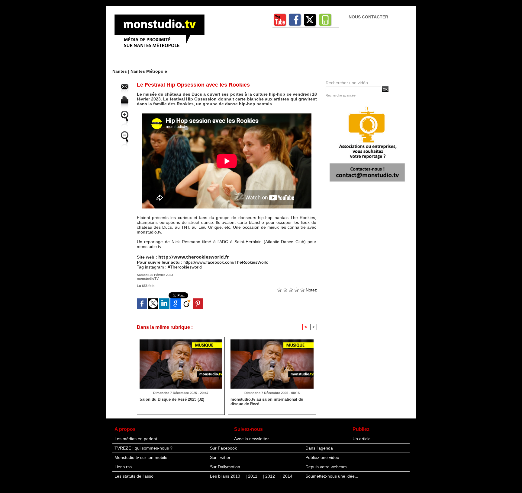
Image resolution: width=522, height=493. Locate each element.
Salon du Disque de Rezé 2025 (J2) (172, 399)
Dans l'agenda (319, 448)
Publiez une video (322, 457)
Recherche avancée (341, 95)
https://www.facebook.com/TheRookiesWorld (226, 262)
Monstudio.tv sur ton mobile (140, 457)
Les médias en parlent (135, 438)
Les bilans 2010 (225, 476)
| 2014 (286, 476)
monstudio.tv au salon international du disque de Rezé (266, 401)
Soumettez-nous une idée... (331, 476)
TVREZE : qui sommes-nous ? (143, 448)
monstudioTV (148, 278)
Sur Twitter (220, 457)
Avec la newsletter (251, 438)
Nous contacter (368, 16)
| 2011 (252, 476)
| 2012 (269, 476)
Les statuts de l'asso (133, 476)
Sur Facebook (223, 448)
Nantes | (121, 71)
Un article (362, 438)
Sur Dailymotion (225, 466)
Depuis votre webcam (326, 466)
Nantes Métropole (148, 71)
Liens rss (123, 466)
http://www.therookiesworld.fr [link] (193, 257)
